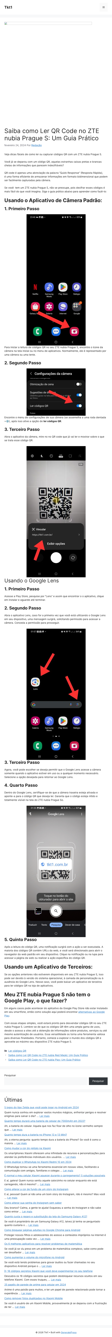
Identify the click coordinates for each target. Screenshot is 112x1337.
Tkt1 (8, 7)
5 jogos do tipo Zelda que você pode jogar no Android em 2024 (41, 1107)
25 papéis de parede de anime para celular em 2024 (35, 1284)
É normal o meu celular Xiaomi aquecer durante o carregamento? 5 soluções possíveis (54, 1175)
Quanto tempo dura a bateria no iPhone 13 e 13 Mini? (35, 1134)
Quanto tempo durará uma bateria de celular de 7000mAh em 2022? (44, 1121)
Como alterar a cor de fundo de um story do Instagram (36, 1189)
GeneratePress (69, 1332)
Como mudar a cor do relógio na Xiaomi (27, 1148)
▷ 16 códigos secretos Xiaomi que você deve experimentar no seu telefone (48, 1271)
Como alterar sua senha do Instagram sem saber (33, 1202)
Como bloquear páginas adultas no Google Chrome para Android (42, 1230)
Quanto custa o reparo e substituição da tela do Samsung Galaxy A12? (45, 1216)
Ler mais (45, 1116)
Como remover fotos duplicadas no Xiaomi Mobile (33, 1298)
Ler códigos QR (17, 1050)
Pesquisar (10, 1075)
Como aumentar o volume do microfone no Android (34, 1257)
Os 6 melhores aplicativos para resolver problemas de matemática (43, 1243)
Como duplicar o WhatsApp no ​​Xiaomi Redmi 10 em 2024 (37, 1162)
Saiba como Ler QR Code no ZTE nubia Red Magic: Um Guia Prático (48, 1055)
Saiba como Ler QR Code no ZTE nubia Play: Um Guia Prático (44, 1059)
